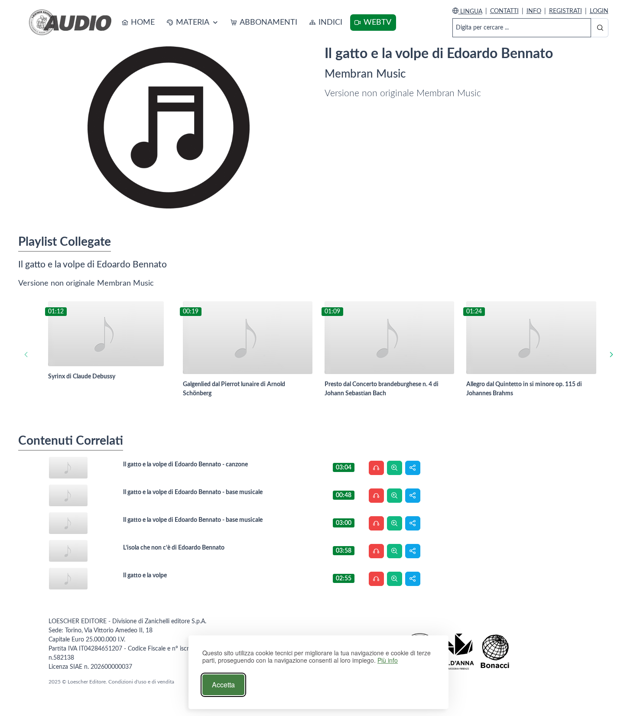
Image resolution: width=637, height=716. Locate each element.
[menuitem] (138, 22)
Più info (387, 660)
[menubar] (256, 22)
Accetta (223, 685)
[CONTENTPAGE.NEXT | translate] (611, 354)
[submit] (599, 28)
